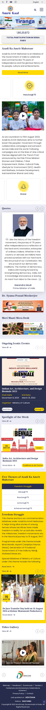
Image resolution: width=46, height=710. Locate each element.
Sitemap (6, 685)
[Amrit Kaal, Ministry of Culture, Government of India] (10, 10)
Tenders (38, 685)
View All (5, 347)
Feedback (16, 685)
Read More (23, 72)
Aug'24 (6, 599)
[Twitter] (3, 2)
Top (44, 702)
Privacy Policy (18, 693)
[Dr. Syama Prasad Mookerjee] (23, 306)
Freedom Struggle (13, 514)
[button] (43, 22)
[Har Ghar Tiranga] (23, 329)
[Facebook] (7, 2)
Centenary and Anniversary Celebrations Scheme (23, 689)
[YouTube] (11, 2)
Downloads (27, 685)
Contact (30, 693)
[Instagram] (15, 2)
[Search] (35, 10)
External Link (23, 23)
